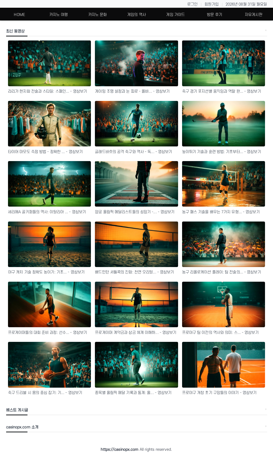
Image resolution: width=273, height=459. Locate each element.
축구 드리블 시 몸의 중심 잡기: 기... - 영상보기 (45, 393)
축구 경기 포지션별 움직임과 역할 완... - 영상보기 (221, 91)
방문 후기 (214, 15)
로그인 (192, 4)
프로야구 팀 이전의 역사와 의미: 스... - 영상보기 (220, 332)
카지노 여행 (58, 15)
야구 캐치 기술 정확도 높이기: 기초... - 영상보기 (46, 272)
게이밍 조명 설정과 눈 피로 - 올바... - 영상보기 (132, 91)
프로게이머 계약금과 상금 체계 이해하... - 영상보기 (135, 332)
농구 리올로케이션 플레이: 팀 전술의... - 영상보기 (221, 272)
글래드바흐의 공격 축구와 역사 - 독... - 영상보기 (133, 152)
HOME (19, 15)
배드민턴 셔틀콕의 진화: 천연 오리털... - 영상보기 (134, 272)
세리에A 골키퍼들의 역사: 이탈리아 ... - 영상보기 (47, 212)
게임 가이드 (175, 15)
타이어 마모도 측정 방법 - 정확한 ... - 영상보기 (45, 152)
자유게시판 (253, 15)
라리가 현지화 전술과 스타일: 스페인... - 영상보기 (47, 91)
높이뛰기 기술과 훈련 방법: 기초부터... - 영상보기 (221, 152)
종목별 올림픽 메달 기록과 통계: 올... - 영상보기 (133, 393)
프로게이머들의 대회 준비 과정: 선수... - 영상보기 (47, 332)
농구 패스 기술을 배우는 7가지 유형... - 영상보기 (221, 212)
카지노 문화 (97, 15)
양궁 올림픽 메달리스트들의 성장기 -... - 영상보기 (134, 212)
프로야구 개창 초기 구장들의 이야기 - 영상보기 (219, 393)
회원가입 (211, 4)
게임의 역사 (136, 15)
